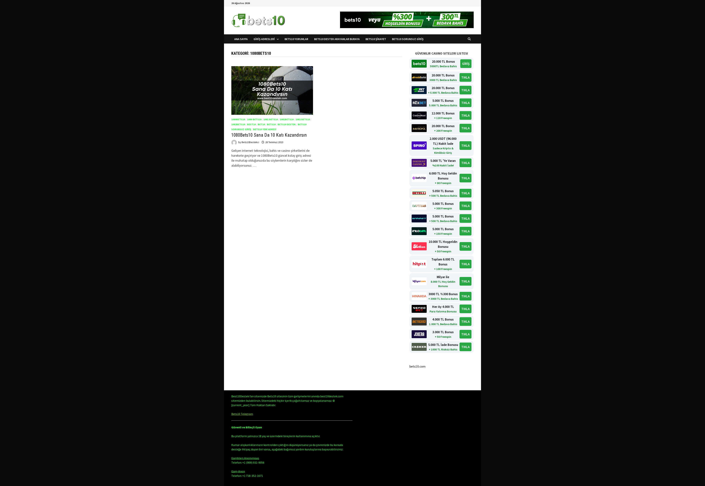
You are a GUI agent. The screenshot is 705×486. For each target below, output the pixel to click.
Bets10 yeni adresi (264, 129)
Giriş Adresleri (264, 39)
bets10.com (417, 366)
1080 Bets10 (254, 119)
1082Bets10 (238, 124)
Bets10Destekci (250, 142)
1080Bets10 (238, 119)
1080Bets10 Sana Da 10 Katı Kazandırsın (269, 135)
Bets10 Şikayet (376, 39)
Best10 (251, 124)
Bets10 (271, 124)
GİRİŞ (466, 64)
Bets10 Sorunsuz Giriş (408, 39)
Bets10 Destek (287, 124)
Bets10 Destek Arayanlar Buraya (337, 39)
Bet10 (261, 124)
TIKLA (465, 77)
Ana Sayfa (241, 39)
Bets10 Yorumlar (296, 39)
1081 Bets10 (270, 119)
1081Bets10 (287, 119)
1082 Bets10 (303, 119)
